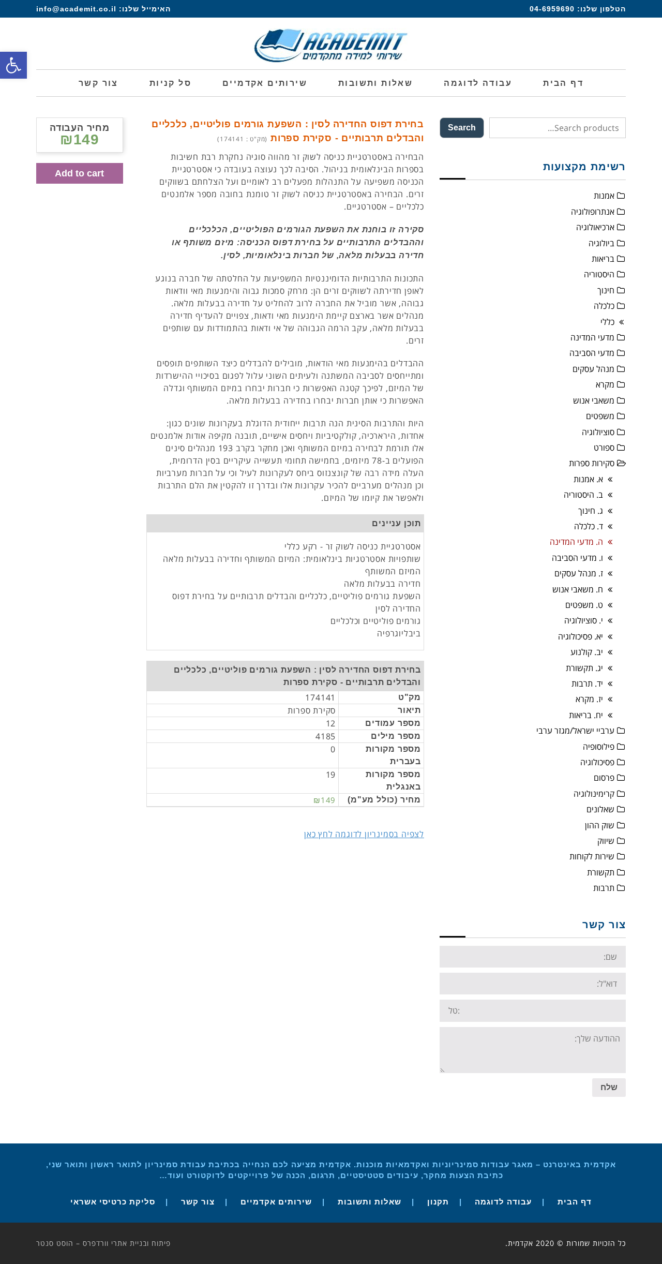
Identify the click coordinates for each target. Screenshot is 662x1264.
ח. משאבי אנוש (577, 589)
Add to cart (79, 173)
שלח (609, 1087)
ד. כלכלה (588, 526)
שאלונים (600, 809)
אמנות (604, 195)
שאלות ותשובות (369, 1201)
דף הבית (575, 1201)
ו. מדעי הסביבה (577, 557)
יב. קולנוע (586, 652)
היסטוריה (599, 274)
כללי (607, 322)
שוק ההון (599, 825)
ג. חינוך (590, 510)
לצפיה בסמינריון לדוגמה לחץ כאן (364, 834)
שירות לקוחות (591, 856)
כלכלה (604, 305)
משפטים (600, 416)
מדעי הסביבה (591, 353)
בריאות (603, 258)
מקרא (605, 384)
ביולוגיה (601, 243)
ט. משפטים (584, 605)
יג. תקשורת (584, 668)
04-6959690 (552, 9)
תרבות (603, 888)
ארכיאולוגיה (595, 227)
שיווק (605, 840)
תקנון (438, 1201)
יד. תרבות (587, 683)
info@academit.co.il (76, 9)
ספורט (604, 447)
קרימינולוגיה (594, 793)
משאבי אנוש (593, 400)
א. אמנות (588, 479)
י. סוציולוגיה (583, 620)
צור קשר (198, 1201)
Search (462, 127)
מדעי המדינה (592, 337)
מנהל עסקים (593, 369)
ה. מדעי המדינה (576, 541)
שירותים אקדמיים (276, 1201)
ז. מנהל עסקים (578, 573)
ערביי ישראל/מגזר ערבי (575, 730)
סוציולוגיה (598, 432)
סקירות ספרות (591, 463)
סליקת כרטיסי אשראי (112, 1201)
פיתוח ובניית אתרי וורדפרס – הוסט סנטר (103, 1243)
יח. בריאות (586, 715)
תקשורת (600, 872)
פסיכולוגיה (597, 762)
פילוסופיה (598, 746)
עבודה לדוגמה (503, 1201)
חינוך (605, 290)
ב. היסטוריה (583, 494)
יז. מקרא (589, 699)
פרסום (604, 777)
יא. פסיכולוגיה (580, 636)
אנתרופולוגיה (592, 211)
